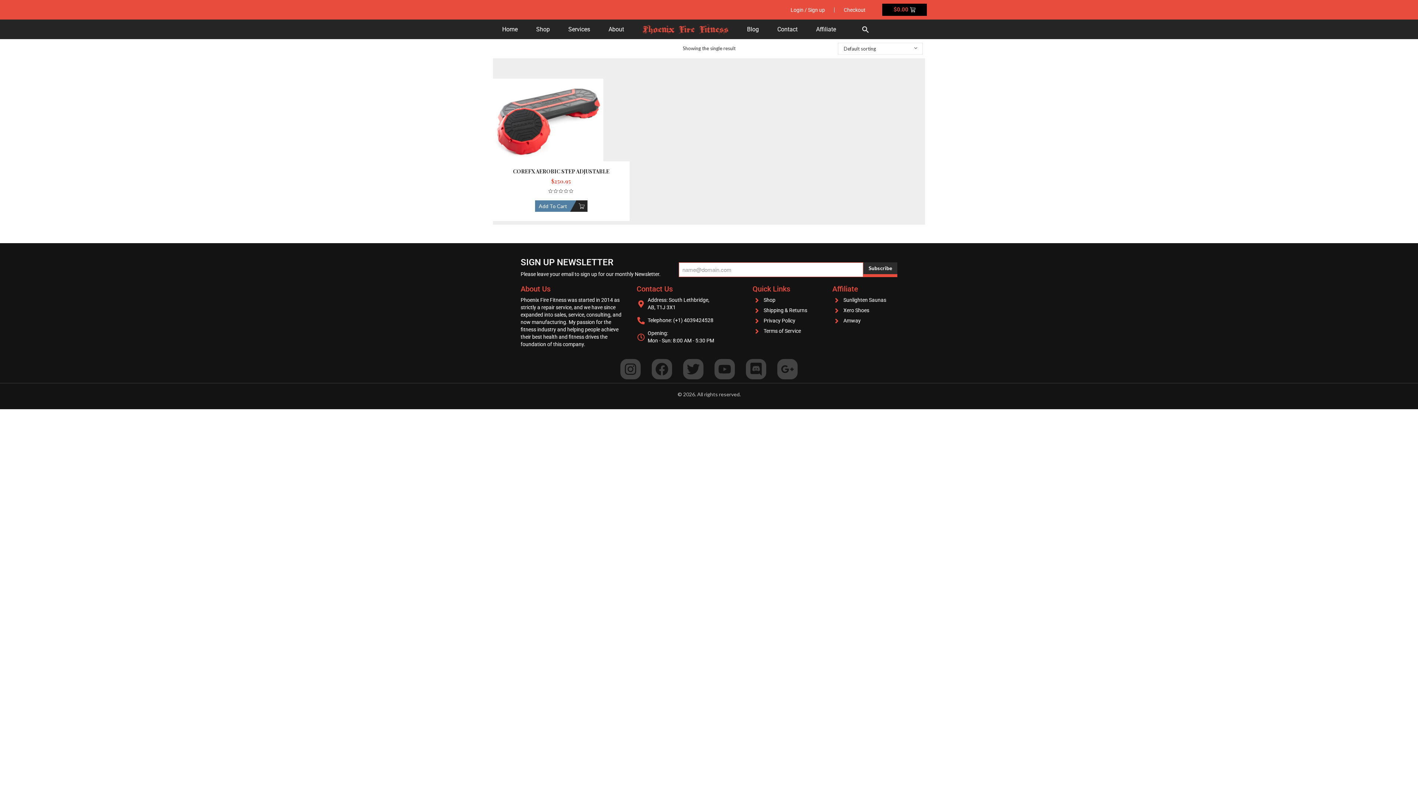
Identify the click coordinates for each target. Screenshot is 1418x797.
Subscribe (880, 268)
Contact (787, 29)
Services (579, 29)
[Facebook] (662, 369)
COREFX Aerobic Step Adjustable (561, 171)
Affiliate (826, 29)
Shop (543, 29)
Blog (753, 29)
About (616, 29)
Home (510, 29)
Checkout (855, 10)
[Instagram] (630, 369)
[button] (865, 29)
